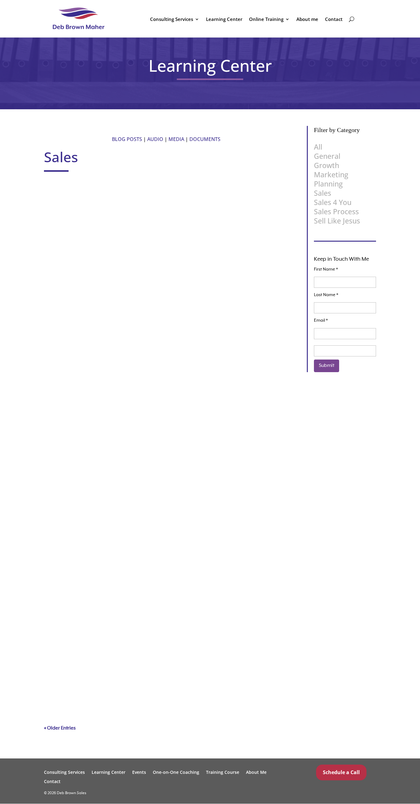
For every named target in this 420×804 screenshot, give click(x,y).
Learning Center (224, 19)
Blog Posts (127, 139)
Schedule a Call (341, 772)
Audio (155, 139)
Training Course (222, 771)
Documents (204, 139)
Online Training (266, 19)
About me (307, 19)
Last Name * (326, 294)
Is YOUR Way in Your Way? (84, 198)
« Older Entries (60, 728)
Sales (99, 207)
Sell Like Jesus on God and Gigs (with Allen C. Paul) (113, 650)
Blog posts (90, 386)
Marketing (331, 174)
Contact (334, 19)
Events (139, 771)
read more (66, 238)
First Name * (326, 269)
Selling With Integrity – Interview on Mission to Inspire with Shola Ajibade (139, 283)
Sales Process (119, 207)
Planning (110, 386)
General (99, 293)
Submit (326, 365)
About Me (256, 771)
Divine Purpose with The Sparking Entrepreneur (108, 556)
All (318, 147)
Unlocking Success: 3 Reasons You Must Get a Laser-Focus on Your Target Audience (153, 377)
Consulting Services (171, 19)
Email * (321, 320)
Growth (98, 566)
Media (176, 139)
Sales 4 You (332, 202)
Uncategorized (177, 207)
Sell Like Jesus (147, 207)
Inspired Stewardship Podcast (88, 471)
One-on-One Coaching (176, 771)
